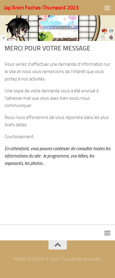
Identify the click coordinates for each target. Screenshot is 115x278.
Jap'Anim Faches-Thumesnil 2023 (41, 7)
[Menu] (107, 7)
